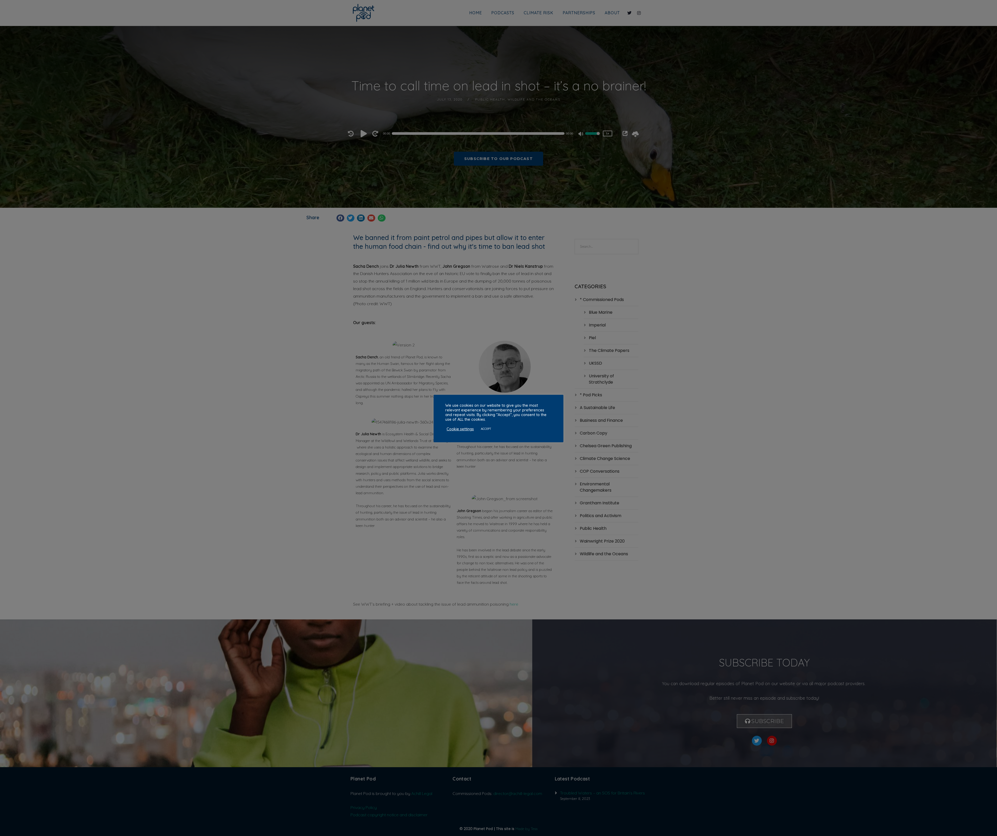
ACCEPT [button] (486, 429)
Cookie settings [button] (460, 429)
